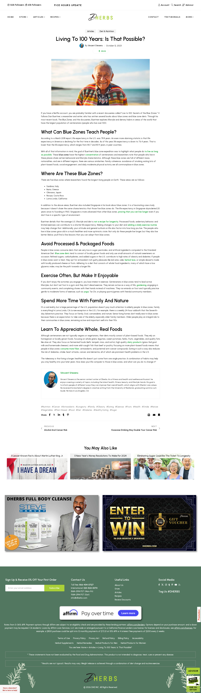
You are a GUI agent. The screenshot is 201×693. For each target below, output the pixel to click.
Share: (44, 415)
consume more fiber (69, 349)
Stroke (146, 407)
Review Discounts (123, 599)
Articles (90, 31)
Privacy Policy (79, 638)
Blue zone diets (62, 253)
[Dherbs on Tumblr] (169, 585)
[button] (100, 51)
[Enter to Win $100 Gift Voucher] (149, 522)
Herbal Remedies (84, 643)
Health (137, 407)
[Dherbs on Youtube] (176, 585)
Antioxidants (68, 407)
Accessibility (137, 638)
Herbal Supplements (64, 643)
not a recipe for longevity (106, 221)
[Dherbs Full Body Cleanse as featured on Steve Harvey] (51, 522)
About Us (119, 585)
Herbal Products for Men (106, 643)
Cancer (56, 407)
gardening (141, 285)
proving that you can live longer (133, 212)
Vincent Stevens (95, 45)
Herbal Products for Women (133, 643)
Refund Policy (109, 638)
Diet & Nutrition (107, 31)
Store (117, 589)
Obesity (101, 407)
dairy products (134, 342)
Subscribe (54, 588)
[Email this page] (154, 414)
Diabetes (88, 410)
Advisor (193, 671)
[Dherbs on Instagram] (166, 585)
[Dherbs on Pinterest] (172, 585)
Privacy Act (94, 638)
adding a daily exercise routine (142, 225)
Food (72, 410)
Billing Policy (123, 638)
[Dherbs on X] (162, 585)
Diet (79, 410)
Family (92, 407)
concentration (91, 155)
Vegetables (48, 410)
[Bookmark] (159, 414)
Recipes (118, 596)
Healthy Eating (101, 410)
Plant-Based (61, 410)
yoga (86, 291)
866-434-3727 (86, 585)
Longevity (81, 407)
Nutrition (46, 407)
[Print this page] (149, 414)
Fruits (129, 407)
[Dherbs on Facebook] (159, 585)
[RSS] (179, 585)
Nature (155, 407)
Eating (111, 407)
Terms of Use (64, 638)
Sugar (114, 410)
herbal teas (130, 260)
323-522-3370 (90, 588)
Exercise (120, 407)
